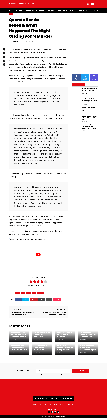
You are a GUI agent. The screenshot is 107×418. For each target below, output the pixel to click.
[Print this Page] (4, 64)
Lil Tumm (34, 293)
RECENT (79, 84)
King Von (12, 52)
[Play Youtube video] (38, 254)
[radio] (31, 282)
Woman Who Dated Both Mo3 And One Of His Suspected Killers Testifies (89, 91)
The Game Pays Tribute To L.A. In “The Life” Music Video (90, 117)
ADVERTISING (12, 4)
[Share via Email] (4, 61)
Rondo (36, 76)
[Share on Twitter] (4, 53)
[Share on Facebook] (4, 49)
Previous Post (18, 309)
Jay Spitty (85, 95)
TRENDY (92, 84)
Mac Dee (85, 104)
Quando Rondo (14, 49)
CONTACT (45, 404)
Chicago (22, 293)
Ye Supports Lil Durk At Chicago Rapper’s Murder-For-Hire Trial (89, 126)
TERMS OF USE (62, 404)
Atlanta (17, 293)
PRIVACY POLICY (53, 404)
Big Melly (85, 113)
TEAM (39, 404)
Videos (40, 10)
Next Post (59, 309)
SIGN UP (80, 371)
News (29, 10)
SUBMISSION (31, 4)
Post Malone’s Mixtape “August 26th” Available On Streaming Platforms (89, 100)
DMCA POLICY (70, 404)
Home (19, 10)
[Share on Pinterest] (4, 57)
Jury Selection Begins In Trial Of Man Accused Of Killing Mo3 (88, 348)
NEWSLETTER (22, 4)
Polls (51, 10)
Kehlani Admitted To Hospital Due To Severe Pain (89, 109)
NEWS (11, 14)
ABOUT (35, 404)
